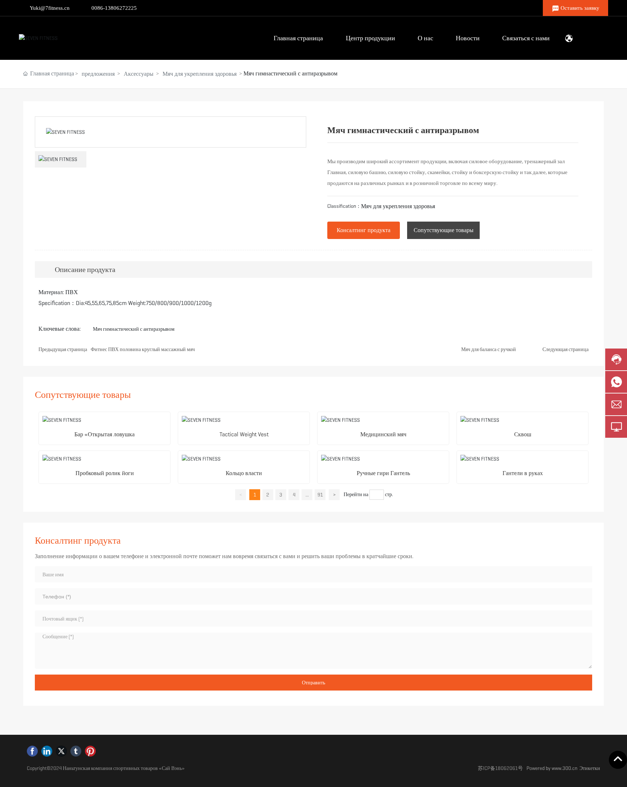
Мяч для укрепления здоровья (200, 74)
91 (320, 494)
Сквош (522, 434)
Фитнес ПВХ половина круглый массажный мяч (143, 349)
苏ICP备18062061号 (500, 768)
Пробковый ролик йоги (104, 473)
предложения (98, 74)
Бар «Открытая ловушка (104, 434)
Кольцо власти (244, 473)
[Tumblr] (75, 751)
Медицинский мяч (383, 434)
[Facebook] (32, 751)
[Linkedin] (46, 751)
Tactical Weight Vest (244, 434)
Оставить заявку (580, 8)
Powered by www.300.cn (551, 768)
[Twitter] (61, 751)
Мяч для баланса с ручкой (488, 349)
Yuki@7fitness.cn (50, 8)
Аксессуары (138, 74)
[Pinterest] (90, 751)
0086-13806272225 (114, 8)
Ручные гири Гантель (383, 473)
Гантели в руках (523, 473)
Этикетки (589, 768)
